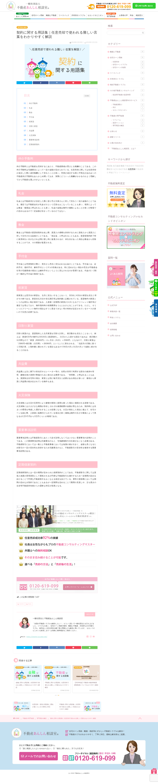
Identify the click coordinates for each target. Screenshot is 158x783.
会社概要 (113, 323)
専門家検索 (111, 15)
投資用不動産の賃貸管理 (128, 95)
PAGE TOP (154, 771)
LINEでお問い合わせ (145, 6)
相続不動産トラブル (126, 85)
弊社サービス (112, 169)
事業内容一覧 (115, 311)
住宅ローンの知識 (128, 67)
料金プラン (113, 173)
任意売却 (21, 604)
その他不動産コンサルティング (126, 90)
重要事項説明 (34, 140)
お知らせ (126, 131)
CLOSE (87, 95)
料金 (131, 15)
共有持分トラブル (78, 15)
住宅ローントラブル (128, 64)
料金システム (115, 317)
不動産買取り (128, 104)
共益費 (31, 131)
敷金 (30, 112)
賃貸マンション (128, 123)
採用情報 (113, 330)
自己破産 (116, 166)
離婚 (122, 166)
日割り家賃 (33, 126)
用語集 (29, 604)
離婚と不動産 (51, 15)
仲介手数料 (33, 103)
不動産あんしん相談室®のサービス (126, 100)
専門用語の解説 (22, 27)
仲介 (128, 107)
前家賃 (31, 122)
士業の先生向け (126, 143)
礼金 (30, 108)
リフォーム (128, 120)
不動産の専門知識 (126, 116)
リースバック (64, 15)
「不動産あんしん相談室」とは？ (123, 149)
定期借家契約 (34, 144)
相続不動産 (123, 169)
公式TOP (113, 305)
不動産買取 (139, 166)
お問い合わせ (115, 336)
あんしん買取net (22, 15)
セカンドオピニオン (95, 15)
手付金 (31, 117)
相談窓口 (139, 15)
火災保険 (32, 135)
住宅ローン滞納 (38, 15)
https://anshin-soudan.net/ (36, 637)
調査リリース (126, 137)
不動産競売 (129, 166)
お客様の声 (123, 15)
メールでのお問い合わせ (40, 756)
